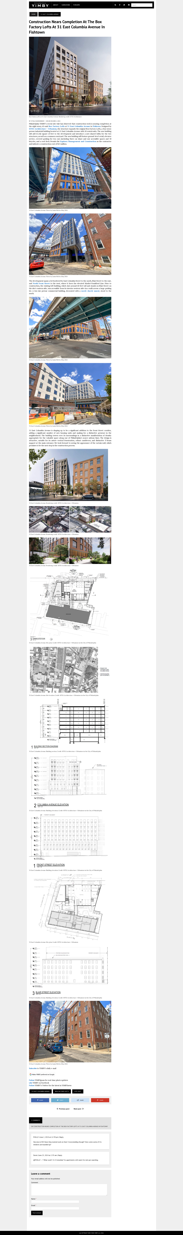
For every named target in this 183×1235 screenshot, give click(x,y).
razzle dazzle (87, 291)
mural (96, 291)
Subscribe (66, 5)
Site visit (77, 1091)
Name (33, 1199)
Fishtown (97, 126)
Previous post (64, 1109)
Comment (34, 1182)
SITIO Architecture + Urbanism (43, 129)
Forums (76, 5)
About (55, 5)
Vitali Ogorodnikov (37, 121)
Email (33, 1205)
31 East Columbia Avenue (78, 126)
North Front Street (41, 283)
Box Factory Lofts (56, 126)
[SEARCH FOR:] (141, 5)
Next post (77, 1109)
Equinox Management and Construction (78, 141)
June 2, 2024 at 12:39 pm (49, 1137)
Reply (61, 1137)
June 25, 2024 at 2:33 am (48, 1155)
